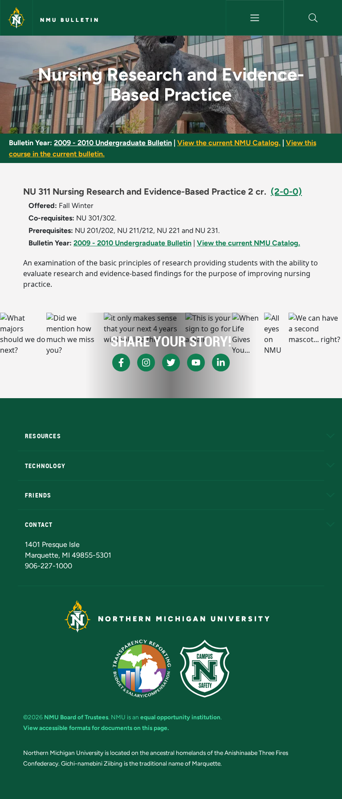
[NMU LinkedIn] (221, 362)
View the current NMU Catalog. (229, 143)
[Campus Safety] (204, 668)
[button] (313, 18)
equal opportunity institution (180, 717)
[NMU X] (171, 362)
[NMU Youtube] (196, 362)
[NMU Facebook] (121, 362)
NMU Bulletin (70, 20)
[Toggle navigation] (255, 18)
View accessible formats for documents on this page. (96, 727)
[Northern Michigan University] (16, 18)
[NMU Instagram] (146, 362)
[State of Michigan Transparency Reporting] (142, 668)
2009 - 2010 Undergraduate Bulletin (113, 143)
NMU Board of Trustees (76, 717)
